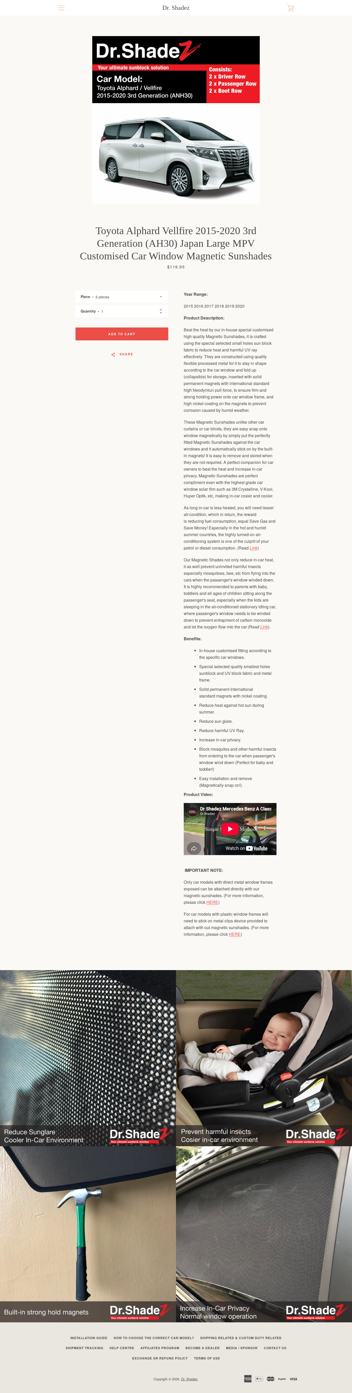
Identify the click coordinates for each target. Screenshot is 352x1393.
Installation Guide (88, 1337)
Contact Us (275, 1348)
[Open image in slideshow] (176, 120)
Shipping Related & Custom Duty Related (241, 1337)
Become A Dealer (203, 1348)
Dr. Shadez (176, 7)
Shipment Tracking (84, 1348)
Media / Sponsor (242, 1348)
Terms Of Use (207, 1358)
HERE (212, 902)
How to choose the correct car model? (154, 1337)
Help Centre (122, 1348)
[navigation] (61, 7)
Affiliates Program (159, 1348)
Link (253, 548)
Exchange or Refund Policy (160, 1358)
